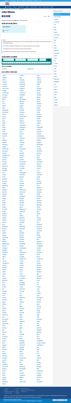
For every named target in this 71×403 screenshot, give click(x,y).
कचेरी (3, 132)
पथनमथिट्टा (23, 278)
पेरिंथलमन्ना (22, 298)
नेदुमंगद (4, 257)
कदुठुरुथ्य (39, 142)
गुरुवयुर (4, 207)
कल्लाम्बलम (22, 175)
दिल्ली (55, 40)
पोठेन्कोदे (4, 313)
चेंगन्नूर (38, 207)
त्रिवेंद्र (38, 235)
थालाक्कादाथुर (23, 248)
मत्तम (3, 330)
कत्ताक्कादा (22, 138)
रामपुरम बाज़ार (23, 358)
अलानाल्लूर (4, 95)
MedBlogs (30, 0)
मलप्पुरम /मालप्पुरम (41, 343)
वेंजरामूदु (39, 362)
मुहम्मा (38, 349)
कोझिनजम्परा (23, 190)
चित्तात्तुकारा (39, 224)
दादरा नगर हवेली (56, 35)
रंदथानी (21, 354)
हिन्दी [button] (40, 0)
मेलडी (3, 343)
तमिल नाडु (55, 92)
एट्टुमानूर (39, 106)
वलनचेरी (22, 373)
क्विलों (38, 179)
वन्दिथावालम (22, 366)
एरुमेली (38, 112)
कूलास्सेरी (4, 179)
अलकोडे (21, 91)
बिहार (55, 27)
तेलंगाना (55, 94)
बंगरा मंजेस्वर (5, 319)
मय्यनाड (4, 341)
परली (3, 295)
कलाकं (3, 177)
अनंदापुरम (4, 82)
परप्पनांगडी (22, 289)
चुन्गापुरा (4, 211)
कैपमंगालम (4, 157)
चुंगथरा (21, 207)
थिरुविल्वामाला (23, 252)
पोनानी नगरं (5, 315)
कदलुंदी (4, 147)
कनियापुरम (22, 155)
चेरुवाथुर (39, 218)
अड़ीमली (39, 78)
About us (6, 388)
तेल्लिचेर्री (22, 237)
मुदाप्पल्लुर (39, 332)
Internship (25, 0)
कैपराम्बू (21, 157)
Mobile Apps (14, 0)
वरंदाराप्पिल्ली (40, 371)
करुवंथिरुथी (22, 164)
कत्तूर (3, 138)
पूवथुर (38, 304)
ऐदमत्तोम (38, 119)
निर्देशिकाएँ (52, 7)
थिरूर (21, 250)
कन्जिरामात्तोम (23, 149)
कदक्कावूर (22, 142)
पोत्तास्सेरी (22, 313)
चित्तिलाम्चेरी (22, 226)
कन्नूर (21, 151)
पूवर (3, 306)
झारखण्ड (55, 55)
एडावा (3, 108)
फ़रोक (21, 317)
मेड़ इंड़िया (2, 9)
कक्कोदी (39, 129)
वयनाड (3, 371)
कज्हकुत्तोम (4, 134)
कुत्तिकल (22, 140)
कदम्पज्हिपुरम (40, 144)
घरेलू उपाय (14, 7)
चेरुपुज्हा (4, 218)
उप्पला (3, 103)
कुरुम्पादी (4, 164)
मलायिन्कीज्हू (40, 345)
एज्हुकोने (4, 106)
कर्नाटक (55, 58)
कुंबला (38, 157)
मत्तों (20, 330)
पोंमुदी (38, 315)
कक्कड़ (4, 129)
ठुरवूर (21, 231)
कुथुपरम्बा (4, 142)
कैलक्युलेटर (27, 7)
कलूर (21, 170)
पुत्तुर (38, 274)
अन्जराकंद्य (22, 80)
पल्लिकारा (22, 302)
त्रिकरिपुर (22, 233)
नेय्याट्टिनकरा (23, 259)
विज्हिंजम (22, 377)
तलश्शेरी (39, 237)
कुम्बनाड (4, 160)
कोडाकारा (4, 194)
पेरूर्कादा (39, 293)
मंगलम (3, 326)
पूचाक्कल (39, 269)
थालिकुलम (4, 250)
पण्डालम (4, 274)
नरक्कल (21, 261)
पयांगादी (38, 287)
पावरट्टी (39, 308)
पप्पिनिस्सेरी (22, 285)
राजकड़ (21, 356)
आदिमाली (39, 95)
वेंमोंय (38, 369)
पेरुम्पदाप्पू (22, 291)
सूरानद (38, 379)
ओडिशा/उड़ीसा (56, 79)
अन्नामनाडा (22, 82)
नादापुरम (39, 263)
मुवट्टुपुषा (22, 347)
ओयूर (38, 125)
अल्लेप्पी (38, 91)
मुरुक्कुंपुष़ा (22, 341)
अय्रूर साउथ (5, 88)
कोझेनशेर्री (4, 190)
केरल (55, 61)
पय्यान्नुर (4, 287)
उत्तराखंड (55, 102)
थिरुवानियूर (4, 252)
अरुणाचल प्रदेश (56, 22)
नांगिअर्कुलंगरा (5, 263)
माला (38, 351)
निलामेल (21, 267)
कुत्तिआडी (4, 140)
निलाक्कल (4, 267)
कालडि (21, 181)
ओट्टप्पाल (22, 123)
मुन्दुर (38, 334)
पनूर (38, 282)
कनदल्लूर (39, 149)
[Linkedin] (9, 16)
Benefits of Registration (9, 391)
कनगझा (38, 147)
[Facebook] (3, 16)
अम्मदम (38, 84)
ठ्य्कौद (3, 231)
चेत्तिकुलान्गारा (23, 209)
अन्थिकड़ (39, 80)
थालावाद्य (39, 248)
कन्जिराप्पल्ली (5, 149)
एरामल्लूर (22, 114)
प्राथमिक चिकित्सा (21, 7)
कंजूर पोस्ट (39, 132)
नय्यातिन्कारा (40, 259)
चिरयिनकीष (22, 228)
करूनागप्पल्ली (23, 162)
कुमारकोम (22, 160)
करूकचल (4, 162)
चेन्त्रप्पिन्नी (22, 211)
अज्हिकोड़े (4, 78)
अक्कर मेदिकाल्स (4, 69)
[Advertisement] (39, 30)
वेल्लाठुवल (39, 373)
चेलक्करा (4, 220)
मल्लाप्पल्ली (22, 345)
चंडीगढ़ (55, 29)
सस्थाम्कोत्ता (39, 382)
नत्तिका (38, 254)
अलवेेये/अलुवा (5, 93)
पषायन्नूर (39, 306)
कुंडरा (21, 136)
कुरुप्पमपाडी (39, 162)
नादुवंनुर (21, 263)
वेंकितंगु (4, 362)
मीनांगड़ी (4, 354)
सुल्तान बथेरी (23, 382)
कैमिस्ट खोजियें (7, 9)
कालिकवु (39, 181)
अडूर (21, 78)
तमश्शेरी (4, 233)
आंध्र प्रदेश (56, 19)
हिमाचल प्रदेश (56, 50)
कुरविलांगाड (5, 166)
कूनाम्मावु (39, 153)
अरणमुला (4, 91)
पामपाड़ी (4, 308)
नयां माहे (4, 261)
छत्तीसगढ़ (55, 32)
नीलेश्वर (4, 269)
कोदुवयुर (4, 198)
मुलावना (4, 347)
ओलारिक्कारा (22, 127)
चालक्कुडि (22, 222)
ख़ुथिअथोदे (39, 205)
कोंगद (38, 185)
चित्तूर (21, 224)
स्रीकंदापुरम (5, 382)
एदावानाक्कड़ (5, 112)
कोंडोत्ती (21, 194)
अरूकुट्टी (39, 88)
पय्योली (21, 287)
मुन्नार (38, 336)
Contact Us (36, 0)
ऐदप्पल (3, 119)
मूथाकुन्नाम (39, 330)
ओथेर (3, 125)
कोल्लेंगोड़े (39, 203)
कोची (21, 188)
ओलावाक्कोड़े (40, 127)
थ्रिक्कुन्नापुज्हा (5, 244)
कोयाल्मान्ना (39, 200)
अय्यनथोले (4, 86)
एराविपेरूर (39, 114)
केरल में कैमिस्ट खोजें (14, 9)
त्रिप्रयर (22, 235)
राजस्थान (55, 86)
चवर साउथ (22, 220)
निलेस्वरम (39, 265)
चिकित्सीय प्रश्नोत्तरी (33, 7)
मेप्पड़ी (21, 338)
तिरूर (38, 239)
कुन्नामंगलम (39, 151)
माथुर (3, 351)
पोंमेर (3, 317)
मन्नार (21, 336)
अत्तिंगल (4, 80)
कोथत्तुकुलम (22, 196)
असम (55, 24)
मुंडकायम (39, 328)
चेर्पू (37, 216)
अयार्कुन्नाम (22, 88)
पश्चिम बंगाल (56, 105)
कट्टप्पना (22, 134)
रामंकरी (38, 356)
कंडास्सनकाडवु (40, 136)
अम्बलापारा (4, 84)
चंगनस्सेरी (4, 209)
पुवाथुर (21, 306)
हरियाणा (55, 48)
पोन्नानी (38, 313)
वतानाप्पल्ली (5, 366)
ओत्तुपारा (39, 123)
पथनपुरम (4, 278)
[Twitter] (5, 16)
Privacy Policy (33, 400)
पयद (38, 285)
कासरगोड (22, 183)
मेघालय (55, 71)
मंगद (38, 323)
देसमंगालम (39, 252)
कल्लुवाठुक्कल (23, 172)
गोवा (54, 42)
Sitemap (17, 391)
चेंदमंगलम (39, 209)
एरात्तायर (4, 114)
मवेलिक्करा (4, 349)
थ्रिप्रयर (4, 246)
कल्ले (38, 170)
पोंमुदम (21, 315)
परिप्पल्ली (39, 300)
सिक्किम (55, 89)
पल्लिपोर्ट (39, 302)
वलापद (3, 375)
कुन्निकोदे (22, 153)
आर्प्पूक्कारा (4, 97)
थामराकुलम (4, 248)
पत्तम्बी (21, 274)
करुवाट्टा (39, 164)
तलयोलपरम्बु (5, 237)
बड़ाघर (21, 319)
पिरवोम (3, 310)
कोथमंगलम (39, 196)
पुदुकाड (21, 280)
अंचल (38, 75)
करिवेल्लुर (39, 166)
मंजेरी (38, 326)
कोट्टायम (4, 192)
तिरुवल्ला (22, 241)
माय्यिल (21, 351)
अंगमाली (21, 75)
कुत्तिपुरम (39, 140)
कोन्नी (3, 200)
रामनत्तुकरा (4, 358)
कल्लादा (4, 175)
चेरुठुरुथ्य (4, 216)
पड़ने (21, 272)
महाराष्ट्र (55, 66)
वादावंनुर (4, 377)
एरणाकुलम (22, 112)
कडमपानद (4, 136)
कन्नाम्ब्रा (4, 153)
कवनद (21, 179)
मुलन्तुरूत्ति (22, 343)
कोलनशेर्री (22, 203)
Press (17, 390)
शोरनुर (21, 379)
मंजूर (21, 326)
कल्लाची (39, 172)
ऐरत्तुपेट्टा (22, 121)
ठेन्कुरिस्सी (39, 228)
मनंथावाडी (22, 334)
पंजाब (55, 84)
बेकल (38, 317)
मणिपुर (55, 68)
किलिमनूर (22, 185)
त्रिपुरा (55, 97)
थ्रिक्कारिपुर (22, 244)
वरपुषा (3, 373)
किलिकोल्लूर (5, 185)
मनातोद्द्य (4, 338)
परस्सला (4, 298)
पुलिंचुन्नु (4, 304)
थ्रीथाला (22, 246)
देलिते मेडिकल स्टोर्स (30, 69)
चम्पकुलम (4, 213)
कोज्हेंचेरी (39, 188)
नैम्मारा (38, 257)
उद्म (3, 101)
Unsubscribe (23, 391)
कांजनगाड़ (4, 181)
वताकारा (39, 364)
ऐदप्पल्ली (21, 119)
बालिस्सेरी (4, 321)
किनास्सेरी (39, 183)
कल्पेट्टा (39, 168)
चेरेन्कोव (21, 216)
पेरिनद (21, 300)
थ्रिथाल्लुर (39, 244)
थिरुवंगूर (39, 250)
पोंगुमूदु (38, 310)
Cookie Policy (29, 400)
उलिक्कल (39, 103)
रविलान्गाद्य (4, 356)
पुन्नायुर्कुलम (22, 282)
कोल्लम (4, 205)
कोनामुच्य (22, 200)
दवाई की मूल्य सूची (46, 7)
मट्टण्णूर (4, 328)
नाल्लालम (22, 265)
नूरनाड (38, 261)
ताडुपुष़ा (4, 239)
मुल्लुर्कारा (4, 345)
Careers (19, 0)
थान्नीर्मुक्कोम (40, 246)
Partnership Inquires (25, 388)
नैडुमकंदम (22, 254)
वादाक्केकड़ (22, 375)
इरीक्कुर (38, 97)
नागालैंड (55, 76)
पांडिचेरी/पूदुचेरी (56, 81)
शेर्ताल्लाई (39, 377)
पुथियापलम (4, 280)
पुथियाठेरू (39, 278)
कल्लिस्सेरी (39, 175)
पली (20, 304)
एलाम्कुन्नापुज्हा (23, 116)
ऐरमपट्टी (39, 121)
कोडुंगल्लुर (39, 192)
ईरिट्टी (3, 99)
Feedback (17, 393)
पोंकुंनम (21, 310)
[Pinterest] (7, 16)
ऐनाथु (3, 121)
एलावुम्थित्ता (39, 116)
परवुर (21, 295)
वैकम (38, 360)
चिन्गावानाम (39, 226)
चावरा (38, 222)
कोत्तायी (4, 196)
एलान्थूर (4, 116)
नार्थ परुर (4, 265)
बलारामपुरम (39, 319)
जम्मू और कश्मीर (56, 53)
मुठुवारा (21, 328)
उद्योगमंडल (22, 101)
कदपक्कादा (4, 144)
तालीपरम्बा (22, 239)
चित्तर (3, 224)
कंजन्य (21, 132)
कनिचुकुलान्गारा (6, 155)
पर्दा (3, 289)
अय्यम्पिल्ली (22, 86)
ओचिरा (3, 123)
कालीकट (4, 183)
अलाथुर (38, 93)
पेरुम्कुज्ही (4, 291)
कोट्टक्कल (39, 190)
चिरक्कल (4, 228)
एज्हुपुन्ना (22, 106)
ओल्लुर (3, 127)
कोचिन (3, 188)
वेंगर (20, 362)
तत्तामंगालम (39, 231)
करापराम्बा (22, 166)
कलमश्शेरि (4, 170)
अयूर (38, 86)
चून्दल (38, 211)
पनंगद (3, 282)
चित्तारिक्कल (5, 226)
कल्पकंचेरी (22, 168)
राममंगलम (39, 358)
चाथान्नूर (4, 222)
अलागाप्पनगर (23, 93)
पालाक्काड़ (22, 308)
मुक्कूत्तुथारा (22, 321)
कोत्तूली (38, 194)
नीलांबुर (21, 269)
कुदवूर (21, 147)
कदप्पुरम (21, 144)
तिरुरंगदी (4, 241)
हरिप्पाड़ (4, 384)
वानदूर (3, 75)
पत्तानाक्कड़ (22, 276)
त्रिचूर (38, 233)
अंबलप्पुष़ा (39, 82)
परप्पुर (38, 289)
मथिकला (4, 332)
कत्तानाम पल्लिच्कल (41, 138)
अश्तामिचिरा (22, 95)
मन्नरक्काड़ (4, 336)
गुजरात (55, 45)
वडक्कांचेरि (4, 364)
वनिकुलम (4, 369)
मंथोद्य (21, 332)
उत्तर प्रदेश (56, 99)
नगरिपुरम (4, 254)
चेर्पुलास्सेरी (22, 218)
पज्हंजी (3, 272)
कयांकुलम (39, 160)
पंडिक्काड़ (39, 272)
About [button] (7, 0)
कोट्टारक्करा (23, 192)
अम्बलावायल (22, 84)
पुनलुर (3, 285)
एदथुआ (38, 108)
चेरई (21, 213)
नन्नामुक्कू (22, 257)
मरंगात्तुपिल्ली (40, 341)
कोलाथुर (21, 205)
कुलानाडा (22, 177)
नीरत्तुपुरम (39, 267)
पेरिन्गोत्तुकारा (40, 298)
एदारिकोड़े (22, 110)
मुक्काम (38, 321)
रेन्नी (38, 354)
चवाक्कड (39, 220)
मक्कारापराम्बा (5, 323)
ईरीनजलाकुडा (23, 99)
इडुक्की (21, 97)
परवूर (38, 295)
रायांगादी (4, 360)
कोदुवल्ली (22, 198)
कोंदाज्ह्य (39, 198)
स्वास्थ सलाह (9, 7)
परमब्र (38, 291)
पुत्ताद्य (3, 276)
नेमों (3, 259)
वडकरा (21, 364)
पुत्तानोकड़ (39, 276)
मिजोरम (55, 73)
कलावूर (38, 177)
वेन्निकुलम (39, 366)
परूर (21, 293)
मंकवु (21, 323)
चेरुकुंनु (38, 213)
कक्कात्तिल (22, 129)
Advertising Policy (8, 393)
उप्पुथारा (39, 101)
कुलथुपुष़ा (4, 168)
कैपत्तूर (38, 155)
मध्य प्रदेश (55, 63)
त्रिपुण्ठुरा (4, 235)
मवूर (38, 347)
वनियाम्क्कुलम (23, 369)
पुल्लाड (3, 302)
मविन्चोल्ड (22, 349)
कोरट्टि (4, 203)
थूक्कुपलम (39, 241)
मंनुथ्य (3, 334)
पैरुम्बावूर (4, 293)
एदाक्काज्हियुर (5, 110)
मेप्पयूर (38, 338)
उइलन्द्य (38, 99)
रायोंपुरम (21, 360)
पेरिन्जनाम (4, 300)
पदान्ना (38, 280)
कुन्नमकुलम (5, 151)
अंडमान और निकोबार (57, 16)
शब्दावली (40, 7)
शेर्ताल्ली (4, 379)
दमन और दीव (56, 37)
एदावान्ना (39, 110)
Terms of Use (40, 400)
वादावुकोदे (39, 375)
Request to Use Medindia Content (27, 390)
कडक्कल (39, 134)
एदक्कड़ (21, 108)
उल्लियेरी (22, 103)
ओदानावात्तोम (22, 125)
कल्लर (3, 172)
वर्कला (21, 371)
